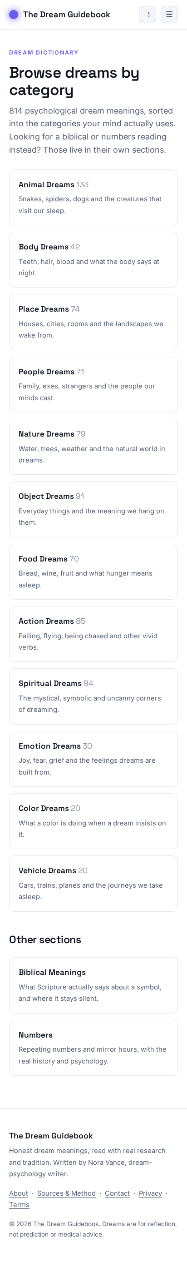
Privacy (150, 1193)
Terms (19, 1205)
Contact (117, 1193)
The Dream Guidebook (66, 14)
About (18, 1193)
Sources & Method (66, 1193)
